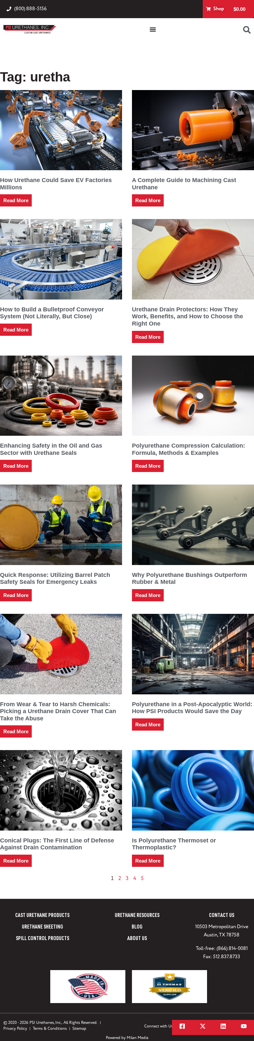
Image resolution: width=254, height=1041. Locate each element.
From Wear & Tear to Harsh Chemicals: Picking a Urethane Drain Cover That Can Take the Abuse (58, 711)
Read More (15, 200)
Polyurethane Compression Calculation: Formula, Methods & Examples (188, 449)
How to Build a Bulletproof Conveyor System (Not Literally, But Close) (52, 313)
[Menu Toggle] (152, 29)
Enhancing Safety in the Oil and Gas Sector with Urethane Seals (51, 449)
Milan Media (137, 1037)
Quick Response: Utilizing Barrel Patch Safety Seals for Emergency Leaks (55, 578)
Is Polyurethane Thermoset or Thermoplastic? (174, 844)
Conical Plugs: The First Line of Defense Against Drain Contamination (57, 844)
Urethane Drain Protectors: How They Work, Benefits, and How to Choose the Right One (187, 316)
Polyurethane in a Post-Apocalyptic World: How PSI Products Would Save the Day (192, 708)
